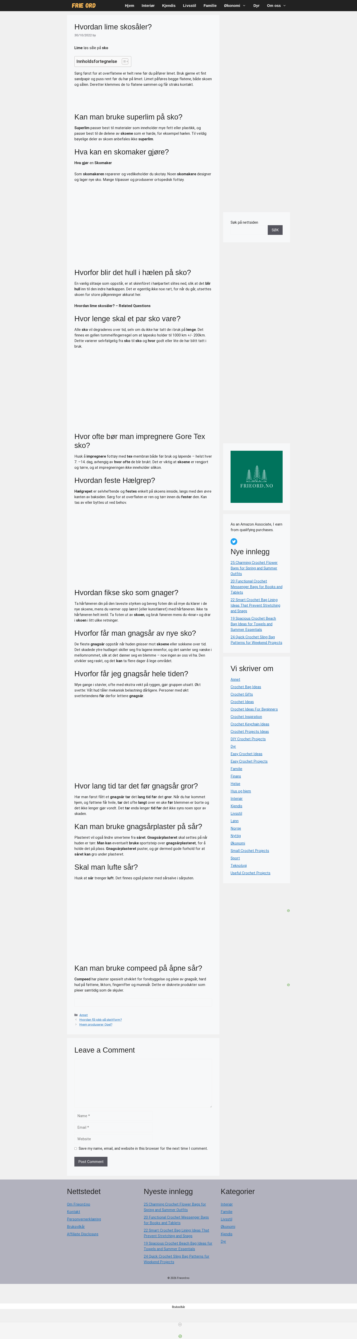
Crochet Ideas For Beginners (254, 709)
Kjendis (169, 6)
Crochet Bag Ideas (246, 687)
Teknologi (239, 865)
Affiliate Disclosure (82, 1234)
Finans (236, 776)
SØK (275, 230)
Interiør (148, 6)
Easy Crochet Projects (249, 761)
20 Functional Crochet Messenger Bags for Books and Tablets (256, 587)
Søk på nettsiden (244, 222)
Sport (235, 858)
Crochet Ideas (242, 702)
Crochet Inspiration (246, 716)
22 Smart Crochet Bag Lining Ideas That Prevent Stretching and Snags (255, 605)
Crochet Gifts (242, 694)
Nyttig (236, 836)
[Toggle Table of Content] (123, 61)
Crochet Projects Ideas (250, 731)
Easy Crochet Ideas (246, 754)
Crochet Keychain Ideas (250, 724)
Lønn (235, 821)
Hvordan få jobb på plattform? (100, 1020)
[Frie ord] (84, 5)
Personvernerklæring (84, 1219)
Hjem (129, 6)
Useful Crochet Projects (250, 873)
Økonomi (232, 6)
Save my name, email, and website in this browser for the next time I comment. (143, 1148)
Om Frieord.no (78, 1204)
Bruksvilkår (76, 1226)
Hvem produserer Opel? (95, 1024)
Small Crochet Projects (250, 850)
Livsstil (189, 6)
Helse (235, 783)
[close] (180, 1324)
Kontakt (73, 1211)
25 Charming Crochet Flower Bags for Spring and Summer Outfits (254, 568)
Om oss (274, 6)
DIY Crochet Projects (248, 739)
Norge (236, 828)
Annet (83, 1015)
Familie (210, 6)
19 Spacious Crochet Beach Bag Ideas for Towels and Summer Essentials (253, 624)
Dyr (256, 6)
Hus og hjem (241, 791)
